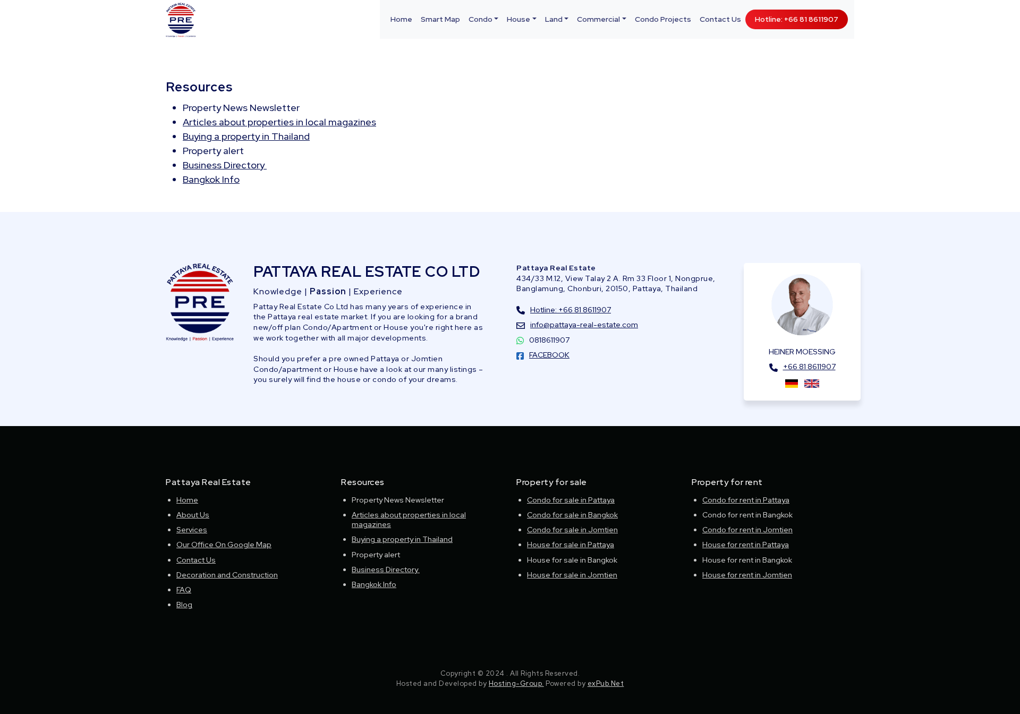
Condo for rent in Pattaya (745, 500)
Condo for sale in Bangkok (572, 515)
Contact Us (720, 19)
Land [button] (554, 19)
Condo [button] (480, 19)
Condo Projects (663, 19)
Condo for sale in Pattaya (571, 500)
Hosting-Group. (516, 683)
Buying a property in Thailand (246, 136)
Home (401, 19)
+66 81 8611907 (809, 366)
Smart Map (440, 19)
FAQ (183, 589)
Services (191, 529)
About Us (192, 515)
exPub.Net (606, 683)
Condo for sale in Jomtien (572, 529)
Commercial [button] (598, 19)
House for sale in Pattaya (570, 544)
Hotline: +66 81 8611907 (796, 19)
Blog (184, 604)
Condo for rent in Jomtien (747, 529)
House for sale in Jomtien (572, 575)
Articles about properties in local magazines (279, 122)
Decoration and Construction (227, 575)
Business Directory (225, 165)
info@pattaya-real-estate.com (584, 324)
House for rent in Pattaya (745, 544)
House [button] (518, 19)
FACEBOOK (549, 355)
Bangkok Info (211, 179)
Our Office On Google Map (223, 544)
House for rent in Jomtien (747, 575)
